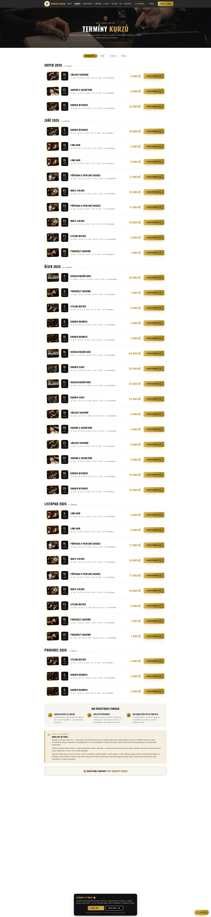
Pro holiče (140, 4)
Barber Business (79, 321)
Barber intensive (79, 105)
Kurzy (69, 4)
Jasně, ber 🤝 (96, 908)
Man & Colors (77, 190)
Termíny (77, 4)
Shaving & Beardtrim (81, 89)
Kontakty (128, 4)
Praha (123, 56)
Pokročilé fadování (80, 251)
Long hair (75, 145)
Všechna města (90, 56)
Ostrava (113, 56)
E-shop (106, 4)
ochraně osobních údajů (117, 912)
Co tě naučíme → (109, 78)
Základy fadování (79, 74)
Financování (87, 4)
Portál (151, 4)
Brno (102, 56)
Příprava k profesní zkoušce (85, 175)
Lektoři (114, 4)
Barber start (77, 367)
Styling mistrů (78, 236)
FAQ (120, 4)
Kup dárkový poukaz (118, 771)
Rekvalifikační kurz (80, 276)
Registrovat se (154, 76)
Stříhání (97, 4)
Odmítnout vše (114, 908)
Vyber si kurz (165, 4)
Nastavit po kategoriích (93, 912)
